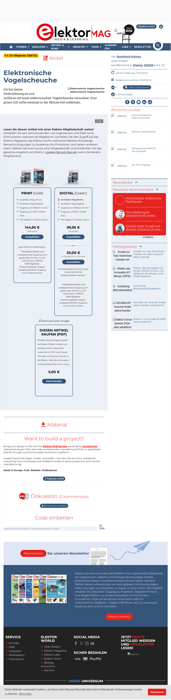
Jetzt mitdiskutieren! (138, 87)
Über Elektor (52, 646)
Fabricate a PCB (55, 478)
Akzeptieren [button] (157, 692)
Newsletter (142, 47)
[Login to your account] (161, 27)
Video (95, 47)
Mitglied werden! (146, 26)
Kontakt (14, 643)
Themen (21, 47)
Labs (125, 47)
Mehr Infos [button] (25, 694)
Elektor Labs (52, 654)
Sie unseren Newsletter (56, 553)
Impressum (16, 659)
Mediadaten (17, 655)
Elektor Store (52, 658)
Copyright (15, 651)
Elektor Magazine (55, 650)
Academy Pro (111, 47)
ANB (12, 647)
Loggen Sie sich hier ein (61, 152)
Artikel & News (57, 47)
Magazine (38, 47)
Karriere (49, 670)
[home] (11, 47)
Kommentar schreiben (55, 506)
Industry (79, 47)
